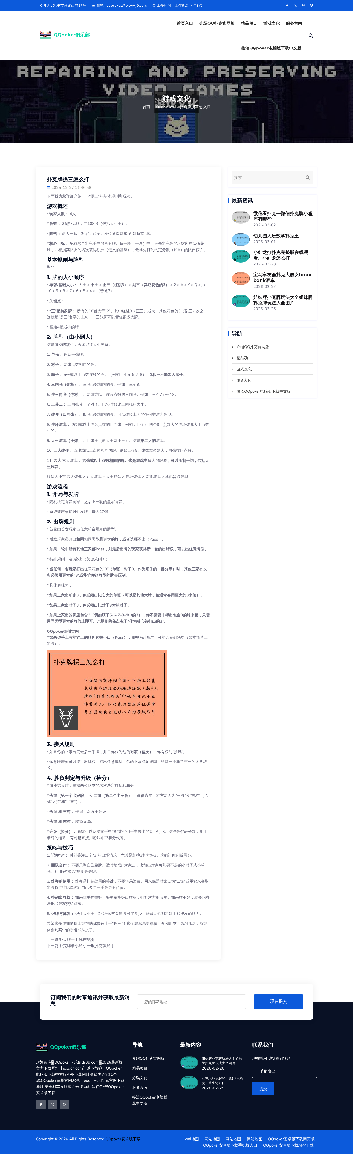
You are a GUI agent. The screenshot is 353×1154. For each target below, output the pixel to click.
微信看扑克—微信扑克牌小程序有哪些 (283, 216)
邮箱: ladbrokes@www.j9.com (121, 5)
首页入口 (185, 23)
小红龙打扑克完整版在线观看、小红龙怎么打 (280, 255)
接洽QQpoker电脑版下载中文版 (271, 48)
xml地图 (192, 1138)
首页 (146, 106)
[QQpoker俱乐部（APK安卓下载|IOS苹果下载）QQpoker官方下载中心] (71, 35)
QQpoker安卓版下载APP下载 (288, 1145)
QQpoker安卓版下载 (122, 1138)
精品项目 (249, 23)
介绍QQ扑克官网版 (217, 23)
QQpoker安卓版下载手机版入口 (230, 1145)
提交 (263, 1088)
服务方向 (294, 23)
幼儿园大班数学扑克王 (276, 236)
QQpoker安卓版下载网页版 (291, 1138)
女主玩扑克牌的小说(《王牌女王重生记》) (222, 1080)
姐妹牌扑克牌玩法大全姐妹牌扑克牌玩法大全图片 (283, 300)
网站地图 (212, 1138)
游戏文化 (271, 23)
